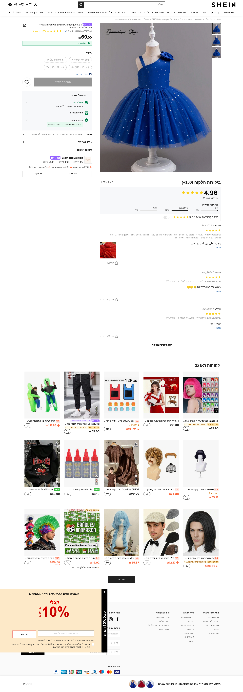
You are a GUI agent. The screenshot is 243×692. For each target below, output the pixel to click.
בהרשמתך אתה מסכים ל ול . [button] (66, 640)
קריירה (216, 629)
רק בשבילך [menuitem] (215, 12)
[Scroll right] (9, 12)
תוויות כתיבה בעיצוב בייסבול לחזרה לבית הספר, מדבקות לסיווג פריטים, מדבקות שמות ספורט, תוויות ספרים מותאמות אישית (81, 558)
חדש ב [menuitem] (204, 12)
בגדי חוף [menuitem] (171, 12)
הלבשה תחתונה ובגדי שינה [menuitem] (99, 12)
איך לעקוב (190, 629)
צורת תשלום (164, 621)
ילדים (209, 19)
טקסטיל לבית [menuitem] (31, 12)
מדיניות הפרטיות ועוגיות (63, 640)
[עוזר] (116, 263)
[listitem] (201, 403)
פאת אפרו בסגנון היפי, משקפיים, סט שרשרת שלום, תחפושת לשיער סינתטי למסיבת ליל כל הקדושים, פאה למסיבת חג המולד (160, 489)
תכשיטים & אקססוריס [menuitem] (65, 12)
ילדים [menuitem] (146, 12)
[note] (84, 567)
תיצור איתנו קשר (162, 617)
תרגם (218, 248)
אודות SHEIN (213, 617)
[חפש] (81, 4)
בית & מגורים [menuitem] (121, 12)
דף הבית (217, 19)
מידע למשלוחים (187, 617)
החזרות (191, 621)
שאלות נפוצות (163, 629)
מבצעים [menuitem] (194, 12)
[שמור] (26, 82)
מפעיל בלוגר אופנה (211, 621)
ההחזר (191, 641)
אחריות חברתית (212, 625)
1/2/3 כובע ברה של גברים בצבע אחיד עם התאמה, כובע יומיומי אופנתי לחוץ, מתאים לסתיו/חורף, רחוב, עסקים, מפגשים (160, 558)
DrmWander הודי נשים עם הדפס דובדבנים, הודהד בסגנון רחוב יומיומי (41, 489)
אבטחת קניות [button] (77, 120)
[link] (29, 4)
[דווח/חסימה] (102, 263)
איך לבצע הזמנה (187, 625)
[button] (16, 5)
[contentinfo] (70, 672)
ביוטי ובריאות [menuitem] (46, 12)
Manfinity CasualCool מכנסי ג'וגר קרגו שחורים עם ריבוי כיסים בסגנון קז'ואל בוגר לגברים (82, 423)
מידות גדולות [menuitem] (158, 12)
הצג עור (121, 579)
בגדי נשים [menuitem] (182, 12)
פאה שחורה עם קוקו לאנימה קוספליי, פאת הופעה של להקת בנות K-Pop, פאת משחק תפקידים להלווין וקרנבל (200, 489)
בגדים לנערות (199, 19)
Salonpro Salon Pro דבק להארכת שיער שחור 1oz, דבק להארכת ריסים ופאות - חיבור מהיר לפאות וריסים (81, 489)
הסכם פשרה (214, 633)
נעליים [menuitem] (81, 12)
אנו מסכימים (114, 666)
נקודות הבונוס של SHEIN (158, 625)
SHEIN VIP (189, 637)
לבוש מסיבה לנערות (183, 19)
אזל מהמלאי (63, 82)
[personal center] (36, 5)
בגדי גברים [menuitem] (136, 12)
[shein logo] (224, 4)
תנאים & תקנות (44, 640)
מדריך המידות (188, 633)
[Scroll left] (13, 12)
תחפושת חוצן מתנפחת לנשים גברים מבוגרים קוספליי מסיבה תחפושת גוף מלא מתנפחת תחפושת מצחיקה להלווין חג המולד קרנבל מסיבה (41, 420)
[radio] (80, 60)
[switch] (166, 217)
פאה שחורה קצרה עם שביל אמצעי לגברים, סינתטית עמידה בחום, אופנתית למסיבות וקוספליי (200, 558)
